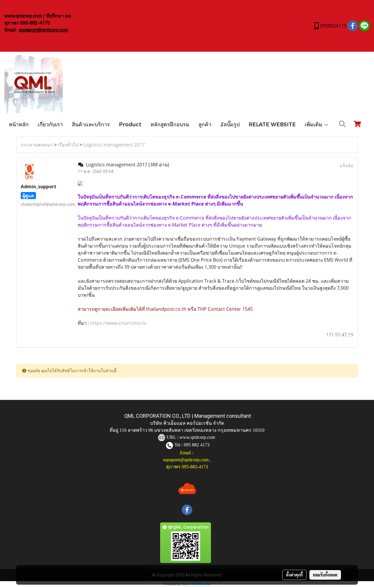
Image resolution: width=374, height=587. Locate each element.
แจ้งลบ (346, 165)
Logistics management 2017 (114, 144)
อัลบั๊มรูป (230, 124)
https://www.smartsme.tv (117, 323)
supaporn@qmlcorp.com (43, 30)
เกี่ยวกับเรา (50, 124)
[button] (342, 124)
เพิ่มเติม (314, 124)
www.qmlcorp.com (197, 437)
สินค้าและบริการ (91, 124)
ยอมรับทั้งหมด (325, 574)
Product (130, 124)
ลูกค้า (204, 124)
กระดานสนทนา (37, 144)
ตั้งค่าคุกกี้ (294, 574)
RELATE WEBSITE (272, 124)
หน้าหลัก (19, 124)
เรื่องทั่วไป (68, 144)
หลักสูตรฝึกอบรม (169, 124)
